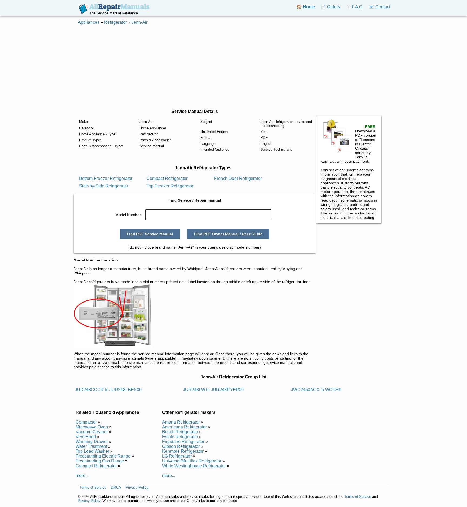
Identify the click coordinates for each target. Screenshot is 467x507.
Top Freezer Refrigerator (169, 186)
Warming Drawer (92, 441)
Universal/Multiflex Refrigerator (191, 461)
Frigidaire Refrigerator (183, 441)
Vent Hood (86, 436)
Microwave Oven (92, 427)
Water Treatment (91, 446)
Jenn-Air (139, 22)
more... (82, 475)
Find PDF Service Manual (150, 234)
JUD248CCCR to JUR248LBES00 (108, 389)
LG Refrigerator (177, 456)
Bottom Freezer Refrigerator (105, 178)
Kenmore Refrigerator (183, 451)
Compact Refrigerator (167, 178)
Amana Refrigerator (181, 422)
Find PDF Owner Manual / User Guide (228, 234)
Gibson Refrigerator (181, 446)
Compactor (86, 422)
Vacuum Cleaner (92, 431)
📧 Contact (379, 7)
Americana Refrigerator (184, 427)
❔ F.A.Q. (354, 7)
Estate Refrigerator (180, 436)
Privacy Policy (137, 487)
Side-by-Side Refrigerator (103, 186)
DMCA (116, 487)
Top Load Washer (92, 451)
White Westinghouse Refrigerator (194, 466)
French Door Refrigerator (238, 178)
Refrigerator (115, 22)
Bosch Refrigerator (180, 431)
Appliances (88, 22)
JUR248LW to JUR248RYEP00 (213, 389)
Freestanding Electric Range (103, 456)
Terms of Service (92, 487)
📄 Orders (330, 7)
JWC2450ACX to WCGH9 (316, 389)
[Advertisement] (233, 67)
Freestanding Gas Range (100, 461)
